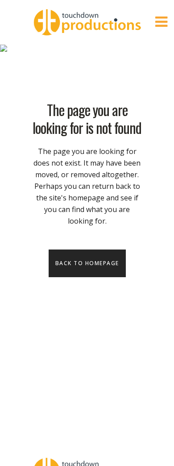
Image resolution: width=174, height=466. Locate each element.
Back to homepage (87, 263)
